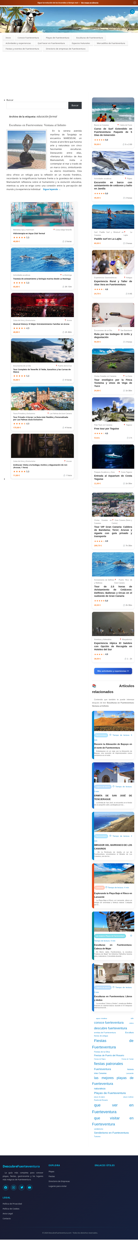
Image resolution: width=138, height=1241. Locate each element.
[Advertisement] (69, 71)
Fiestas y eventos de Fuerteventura (22, 48)
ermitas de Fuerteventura (105, 1032)
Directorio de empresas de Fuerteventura (65, 48)
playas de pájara (99, 1097)
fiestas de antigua (101, 1036)
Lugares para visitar (58, 1186)
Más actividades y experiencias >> (113, 671)
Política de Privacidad (12, 1203)
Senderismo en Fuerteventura (111, 1132)
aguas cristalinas (101, 1018)
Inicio (8, 37)
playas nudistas (128, 1097)
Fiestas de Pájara (100, 1059)
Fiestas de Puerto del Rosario (109, 1055)
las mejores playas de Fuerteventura (113, 1080)
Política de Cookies (11, 1208)
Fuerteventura (102, 1069)
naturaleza (99, 1088)
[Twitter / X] (22, 1187)
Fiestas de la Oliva (102, 1052)
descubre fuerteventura (110, 1028)
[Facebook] (6, 1187)
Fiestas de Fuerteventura (113, 1043)
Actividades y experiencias (18, 43)
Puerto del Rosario (101, 1100)
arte (132, 1018)
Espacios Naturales (81, 43)
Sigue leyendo (52, 189)
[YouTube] (29, 1187)
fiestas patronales (108, 1064)
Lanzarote (130, 1073)
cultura (131, 1023)
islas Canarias (100, 1073)
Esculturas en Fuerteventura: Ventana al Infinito (38, 125)
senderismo (98, 1129)
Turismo (97, 1136)
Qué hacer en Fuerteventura (51, 43)
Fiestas (52, 1176)
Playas (51, 1171)
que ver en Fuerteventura (113, 1108)
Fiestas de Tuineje (128, 1059)
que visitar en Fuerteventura (113, 1121)
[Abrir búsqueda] (132, 11)
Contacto (7, 1218)
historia (130, 1069)
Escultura (129, 1032)
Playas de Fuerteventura (57, 37)
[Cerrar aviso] (134, 2)
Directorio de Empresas (59, 1181)
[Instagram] (14, 1187)
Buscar (9, 100)
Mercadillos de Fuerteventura (111, 43)
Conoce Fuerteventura (28, 37)
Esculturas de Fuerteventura (89, 37)
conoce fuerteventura (109, 1022)
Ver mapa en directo (89, 3)
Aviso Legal (8, 1213)
